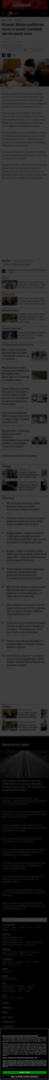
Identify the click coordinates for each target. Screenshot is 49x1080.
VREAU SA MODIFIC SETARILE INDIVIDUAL (24, 1077)
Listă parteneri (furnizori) (7, 1068)
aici (19, 1050)
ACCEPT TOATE (24, 1072)
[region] (24, 1054)
